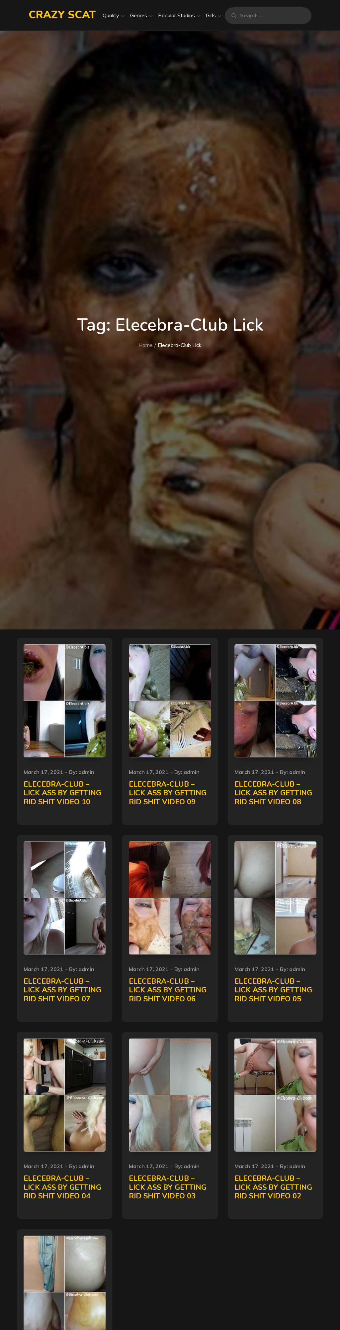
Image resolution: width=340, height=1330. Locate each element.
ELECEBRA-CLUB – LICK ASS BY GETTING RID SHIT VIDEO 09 (168, 793)
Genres (138, 15)
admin (86, 772)
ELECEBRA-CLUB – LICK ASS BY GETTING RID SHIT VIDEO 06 (168, 990)
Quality (111, 15)
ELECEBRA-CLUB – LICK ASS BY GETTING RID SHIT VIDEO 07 (62, 990)
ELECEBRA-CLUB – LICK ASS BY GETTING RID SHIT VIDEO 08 (273, 793)
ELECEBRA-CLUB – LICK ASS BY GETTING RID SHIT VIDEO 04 (62, 1187)
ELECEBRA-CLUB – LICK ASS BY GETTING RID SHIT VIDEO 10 (62, 793)
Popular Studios (176, 15)
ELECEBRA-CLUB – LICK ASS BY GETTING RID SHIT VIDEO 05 (273, 990)
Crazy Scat (62, 15)
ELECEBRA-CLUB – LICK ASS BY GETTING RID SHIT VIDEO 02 (273, 1187)
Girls (211, 15)
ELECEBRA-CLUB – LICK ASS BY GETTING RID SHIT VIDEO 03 (168, 1187)
